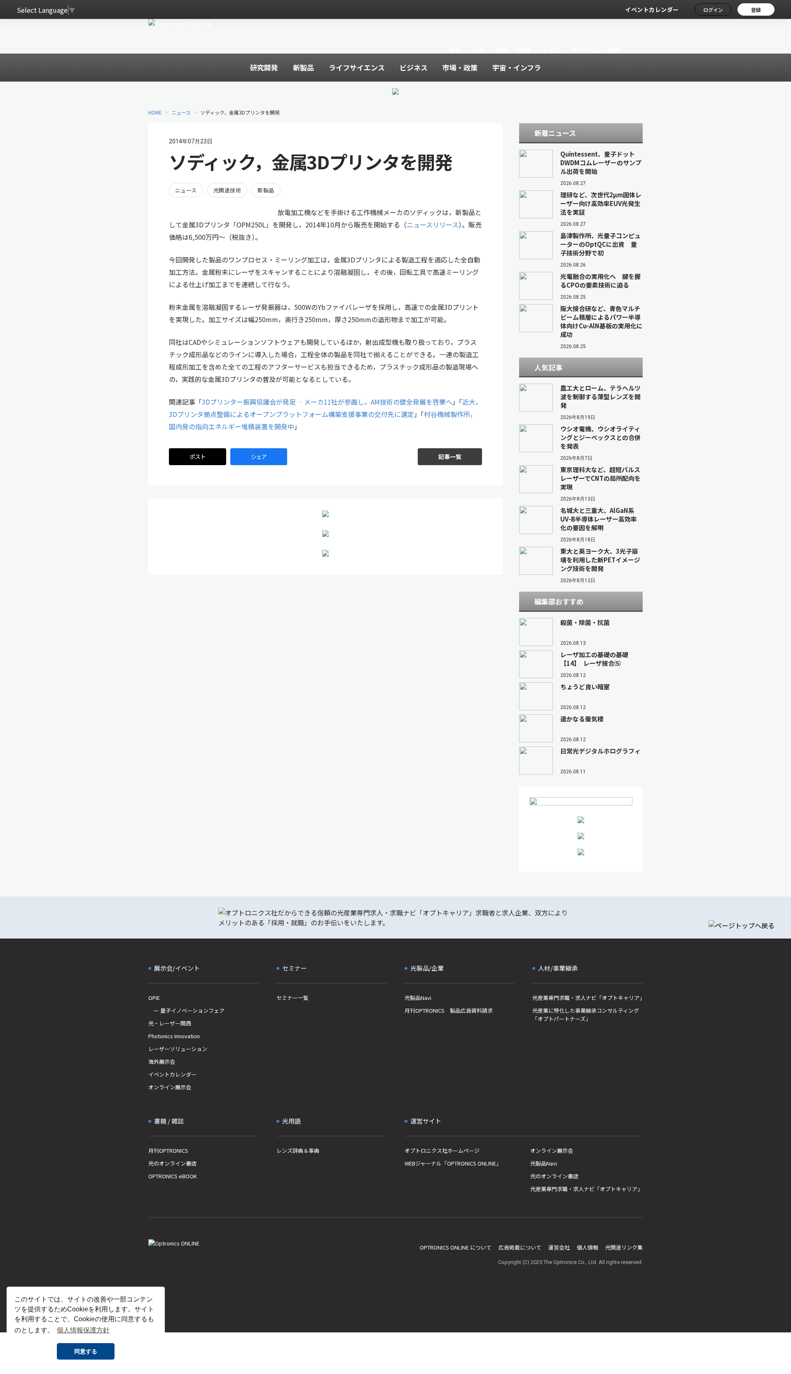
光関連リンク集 (624, 1247)
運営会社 (559, 1247)
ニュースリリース (433, 224)
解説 (501, 50)
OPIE (154, 998)
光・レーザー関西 (169, 1023)
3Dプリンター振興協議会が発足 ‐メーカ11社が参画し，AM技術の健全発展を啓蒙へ (327, 402)
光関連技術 (227, 190)
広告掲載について (519, 1247)
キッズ (551, 50)
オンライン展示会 (169, 1087)
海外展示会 (161, 1061)
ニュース (181, 112)
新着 (455, 50)
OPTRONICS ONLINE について (455, 1247)
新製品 (265, 190)
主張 (478, 50)
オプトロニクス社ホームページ (442, 1150)
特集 (524, 50)
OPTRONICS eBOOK (172, 1176)
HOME (155, 112)
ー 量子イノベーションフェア (186, 1010)
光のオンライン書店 (172, 1163)
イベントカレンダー (652, 9)
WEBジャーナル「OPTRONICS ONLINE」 (453, 1163)
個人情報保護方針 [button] (83, 1330)
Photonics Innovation (174, 1036)
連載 (613, 50)
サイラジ (584, 50)
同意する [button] (85, 1351)
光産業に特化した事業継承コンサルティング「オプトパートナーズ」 (585, 1015)
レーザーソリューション (177, 1049)
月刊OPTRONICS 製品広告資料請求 (449, 1010)
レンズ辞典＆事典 (297, 1150)
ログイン (713, 9)
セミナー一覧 (292, 998)
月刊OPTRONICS (168, 1150)
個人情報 (587, 1247)
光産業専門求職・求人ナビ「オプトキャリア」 (587, 998)
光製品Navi (418, 998)
